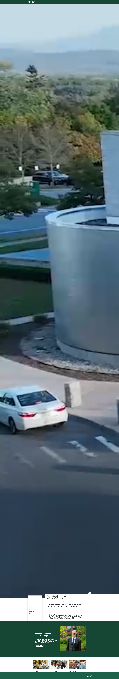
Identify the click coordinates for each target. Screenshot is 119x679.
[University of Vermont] (17, 3)
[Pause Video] (89, 594)
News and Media (31, 611)
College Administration (33, 607)
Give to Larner (31, 615)
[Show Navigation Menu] (90, 2)
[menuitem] (35, 601)
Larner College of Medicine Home (35, 600)
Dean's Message (39, 645)
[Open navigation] (41, 598)
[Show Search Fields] (87, 2)
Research (30, 609)
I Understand (89, 676)
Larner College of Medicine (45, 2)
